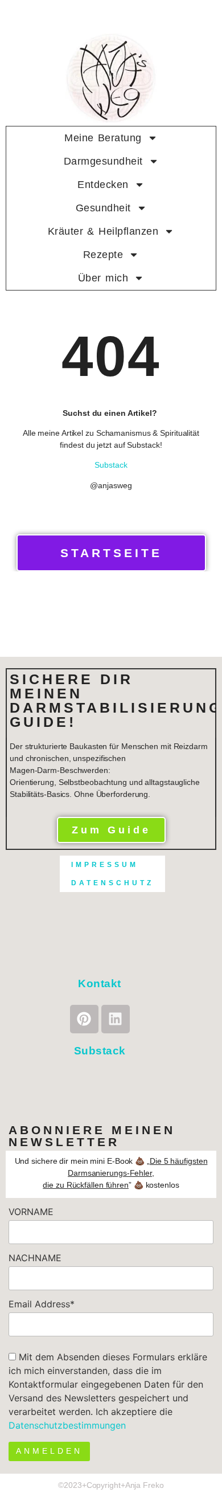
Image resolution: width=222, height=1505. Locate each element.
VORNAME (31, 1211)
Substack (110, 464)
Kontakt (99, 983)
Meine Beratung (103, 138)
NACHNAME (35, 1257)
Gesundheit (103, 208)
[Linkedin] (115, 1019)
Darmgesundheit (103, 161)
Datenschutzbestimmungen (67, 1425)
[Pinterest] (84, 1019)
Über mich (103, 278)
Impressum (104, 865)
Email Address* (42, 1303)
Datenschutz (112, 883)
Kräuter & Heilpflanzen (103, 231)
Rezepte (103, 254)
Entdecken (103, 184)
